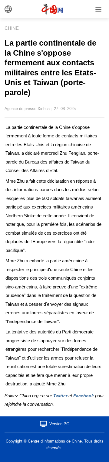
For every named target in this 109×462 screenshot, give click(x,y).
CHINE (12, 28)
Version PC (59, 424)
